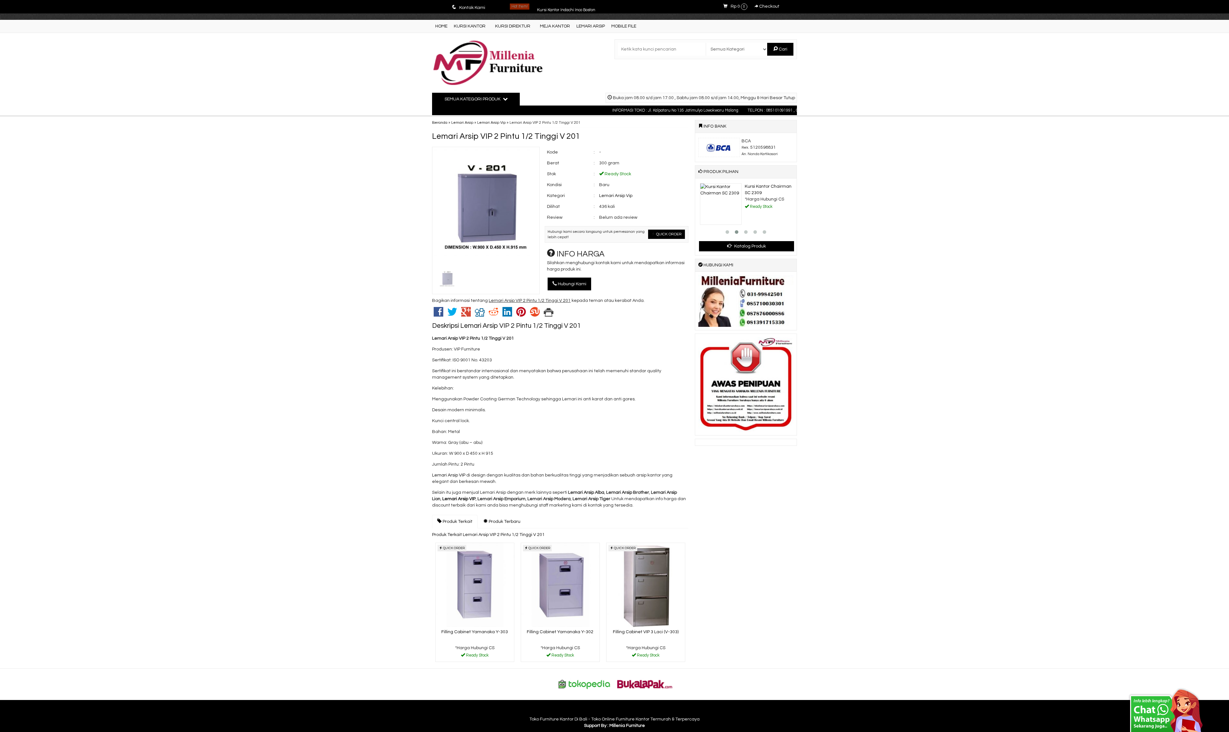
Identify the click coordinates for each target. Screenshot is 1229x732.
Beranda (439, 122)
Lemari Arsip (590, 26)
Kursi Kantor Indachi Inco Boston (566, 6)
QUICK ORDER (668, 234)
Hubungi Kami (571, 284)
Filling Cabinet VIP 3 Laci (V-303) (646, 632)
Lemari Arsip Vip (491, 122)
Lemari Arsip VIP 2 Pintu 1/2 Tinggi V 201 (506, 136)
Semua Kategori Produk (473, 99)
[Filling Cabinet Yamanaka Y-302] (560, 585)
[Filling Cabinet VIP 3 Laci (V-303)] (645, 585)
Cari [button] (782, 49)
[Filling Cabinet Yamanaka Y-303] (475, 585)
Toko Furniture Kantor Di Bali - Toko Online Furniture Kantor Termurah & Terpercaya (614, 719)
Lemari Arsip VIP (449, 475)
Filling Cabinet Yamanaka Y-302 (560, 632)
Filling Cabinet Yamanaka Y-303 (474, 632)
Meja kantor (555, 26)
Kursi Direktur (512, 26)
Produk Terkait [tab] (457, 521)
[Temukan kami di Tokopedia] (584, 684)
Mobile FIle (623, 26)
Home (441, 26)
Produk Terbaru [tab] (504, 521)
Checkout (768, 6)
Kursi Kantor (470, 26)
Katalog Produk (749, 246)
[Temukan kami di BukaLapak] (645, 684)
